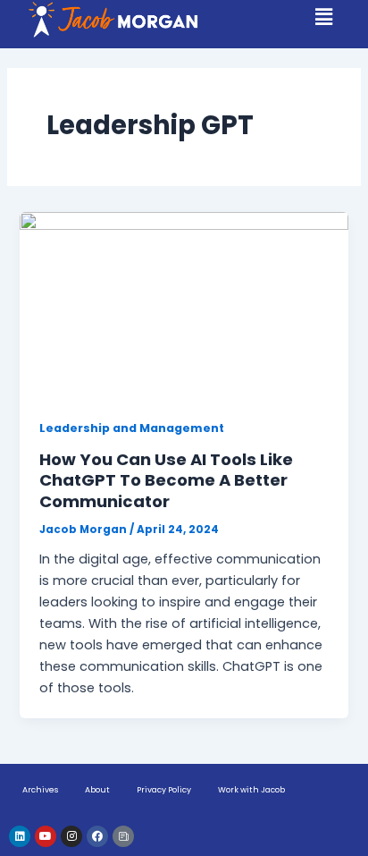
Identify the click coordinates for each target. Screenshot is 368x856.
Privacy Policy (164, 789)
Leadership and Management (131, 428)
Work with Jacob (251, 789)
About (97, 789)
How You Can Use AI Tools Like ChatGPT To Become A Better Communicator (166, 480)
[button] (324, 18)
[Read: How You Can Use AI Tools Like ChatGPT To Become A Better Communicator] (183, 304)
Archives (40, 789)
